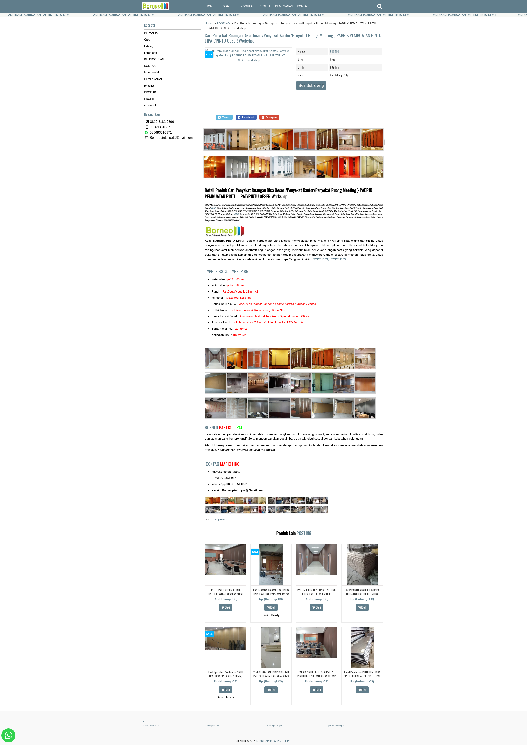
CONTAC (223, 464)
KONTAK (303, 6)
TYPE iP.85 (338, 259)
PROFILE (265, 6)
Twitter (226, 117)
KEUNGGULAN (245, 6)
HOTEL (213, 207)
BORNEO (224, 427)
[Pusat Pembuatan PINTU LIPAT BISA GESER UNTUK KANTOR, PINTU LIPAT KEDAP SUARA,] (362, 667)
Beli (227, 607)
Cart (147, 39)
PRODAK (225, 6)
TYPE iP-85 (239, 271)
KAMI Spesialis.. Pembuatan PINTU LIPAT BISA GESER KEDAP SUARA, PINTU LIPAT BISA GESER (225, 676)
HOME (210, 6)
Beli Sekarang (311, 85)
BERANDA (151, 33)
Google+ (271, 117)
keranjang (150, 52)
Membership (152, 72)
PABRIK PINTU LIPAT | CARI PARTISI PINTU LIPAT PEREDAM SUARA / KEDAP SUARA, (316, 676)
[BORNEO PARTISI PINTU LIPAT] (155, 9)
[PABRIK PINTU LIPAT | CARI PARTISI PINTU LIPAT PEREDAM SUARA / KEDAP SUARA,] (316, 656)
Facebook (247, 117)
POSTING (223, 23)
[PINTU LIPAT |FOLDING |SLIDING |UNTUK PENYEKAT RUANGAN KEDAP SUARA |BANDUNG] (225, 574)
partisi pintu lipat (220, 519)
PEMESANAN (284, 6)
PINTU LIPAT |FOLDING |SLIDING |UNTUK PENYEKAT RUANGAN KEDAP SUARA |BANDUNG (225, 593)
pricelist (149, 85)
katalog (149, 46)
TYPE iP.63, (322, 259)
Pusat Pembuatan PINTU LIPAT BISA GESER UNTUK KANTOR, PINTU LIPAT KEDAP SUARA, (362, 676)
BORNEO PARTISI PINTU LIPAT (273, 740)
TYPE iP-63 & (217, 271)
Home (209, 23)
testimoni (150, 105)
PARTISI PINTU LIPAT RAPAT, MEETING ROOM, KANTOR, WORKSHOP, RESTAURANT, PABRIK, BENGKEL (316, 593)
